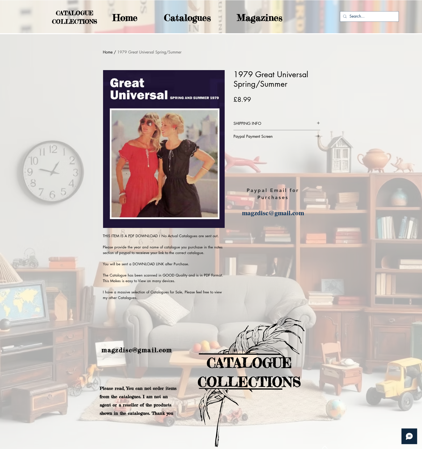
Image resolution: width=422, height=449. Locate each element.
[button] (177, 17)
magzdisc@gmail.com (273, 212)
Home (108, 52)
